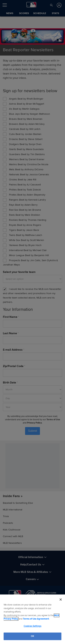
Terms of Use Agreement (36, 618)
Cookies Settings (32, 626)
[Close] (61, 600)
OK (32, 636)
